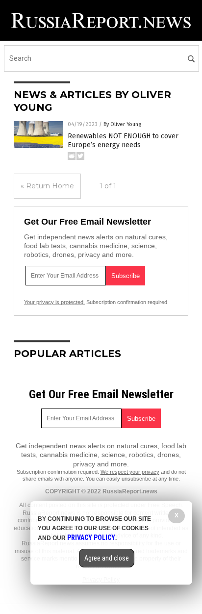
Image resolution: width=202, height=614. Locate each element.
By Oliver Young (122, 124)
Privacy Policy (91, 537)
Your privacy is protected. (54, 302)
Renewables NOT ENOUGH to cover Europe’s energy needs (123, 140)
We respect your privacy (130, 472)
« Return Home (47, 185)
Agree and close (106, 558)
